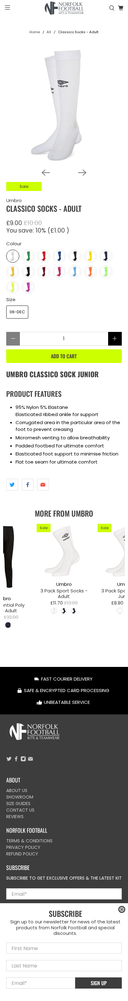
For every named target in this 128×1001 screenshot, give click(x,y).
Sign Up (99, 983)
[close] (122, 909)
